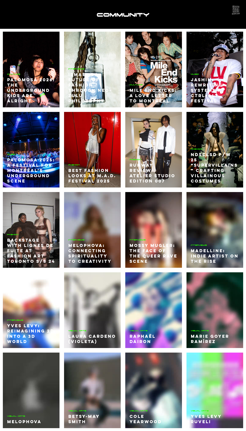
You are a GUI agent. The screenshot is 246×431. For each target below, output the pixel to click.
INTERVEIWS (76, 69)
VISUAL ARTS (77, 330)
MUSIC (195, 74)
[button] (236, 10)
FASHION (74, 165)
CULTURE (13, 74)
